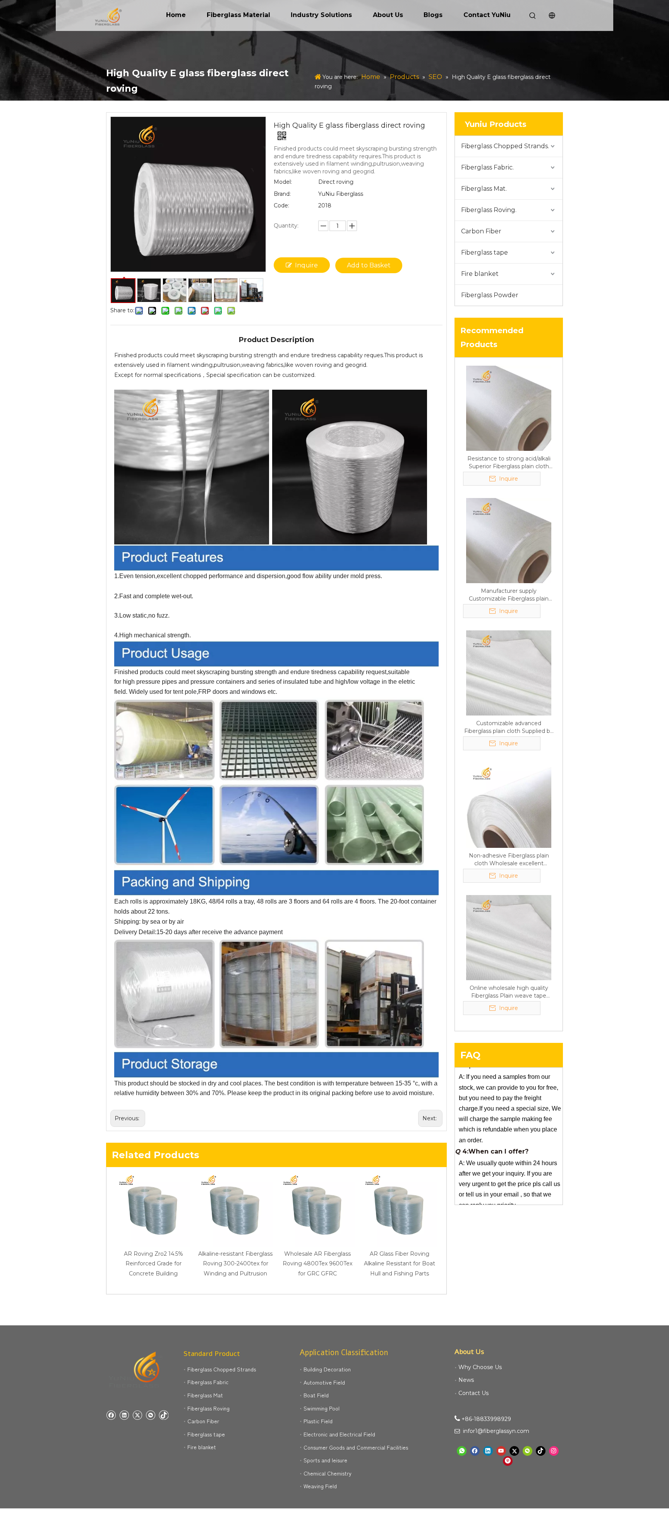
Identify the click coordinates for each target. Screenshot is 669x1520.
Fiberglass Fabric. (487, 167)
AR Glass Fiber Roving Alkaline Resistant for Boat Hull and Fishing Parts (399, 1263)
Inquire (306, 265)
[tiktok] (163, 1415)
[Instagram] (554, 1451)
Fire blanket (480, 273)
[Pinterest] (508, 1461)
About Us (388, 15)
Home (176, 15)
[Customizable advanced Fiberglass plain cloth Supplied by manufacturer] (508, 672)
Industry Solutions (321, 15)
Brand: (282, 193)
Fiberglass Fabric (207, 1382)
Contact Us (473, 1393)
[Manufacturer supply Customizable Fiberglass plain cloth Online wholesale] (508, 540)
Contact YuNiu (487, 15)
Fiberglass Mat (205, 1395)
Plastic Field (318, 1421)
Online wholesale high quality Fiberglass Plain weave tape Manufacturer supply (509, 992)
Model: (283, 181)
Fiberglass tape (484, 252)
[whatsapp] (462, 1451)
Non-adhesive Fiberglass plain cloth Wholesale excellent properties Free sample (509, 859)
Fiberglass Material (238, 15)
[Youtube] (501, 1451)
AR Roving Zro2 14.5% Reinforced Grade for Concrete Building (153, 1263)
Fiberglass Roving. (488, 210)
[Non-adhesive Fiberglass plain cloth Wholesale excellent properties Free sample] (508, 804)
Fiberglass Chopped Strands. (505, 146)
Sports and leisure (325, 1460)
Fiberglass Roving (208, 1408)
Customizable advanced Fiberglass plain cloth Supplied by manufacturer (508, 727)
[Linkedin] (124, 1415)
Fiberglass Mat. (484, 188)
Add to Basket (369, 265)
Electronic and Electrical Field (339, 1434)
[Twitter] (137, 1415)
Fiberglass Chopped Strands (221, 1369)
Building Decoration (327, 1369)
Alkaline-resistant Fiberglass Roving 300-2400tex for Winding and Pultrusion (235, 1263)
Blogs (433, 15)
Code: (281, 205)
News (466, 1379)
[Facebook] (111, 1415)
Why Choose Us (480, 1367)
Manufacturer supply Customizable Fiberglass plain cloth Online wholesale (509, 595)
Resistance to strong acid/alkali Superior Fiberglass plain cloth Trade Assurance (509, 462)
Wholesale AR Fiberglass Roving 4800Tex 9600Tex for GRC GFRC (317, 1263)
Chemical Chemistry (328, 1473)
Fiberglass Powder (489, 295)
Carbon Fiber (481, 231)
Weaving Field (320, 1486)
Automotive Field (324, 1382)
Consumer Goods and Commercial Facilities (356, 1447)
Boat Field (316, 1395)
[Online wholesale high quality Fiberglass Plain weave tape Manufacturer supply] (508, 937)
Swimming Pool (322, 1408)
